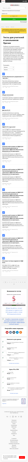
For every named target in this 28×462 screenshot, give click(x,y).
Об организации (14, 440)
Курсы (14, 423)
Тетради (14, 431)
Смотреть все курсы (14, 393)
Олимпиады (14, 425)
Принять (22, 457)
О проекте (14, 438)
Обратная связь (14, 441)
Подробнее (4, 403)
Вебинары (14, 426)
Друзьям (14, 445)
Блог (14, 435)
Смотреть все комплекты (14, 363)
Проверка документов (14, 443)
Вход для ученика (14, 448)
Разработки (14, 433)
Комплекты (14, 421)
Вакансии (14, 446)
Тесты (3, 1)
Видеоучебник (14, 430)
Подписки (14, 420)
